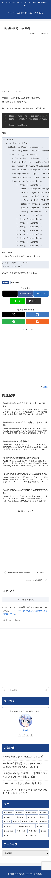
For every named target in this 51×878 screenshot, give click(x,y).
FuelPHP (16, 282)
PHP (6, 282)
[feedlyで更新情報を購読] (13, 321)
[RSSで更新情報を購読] (37, 321)
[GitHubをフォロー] (37, 314)
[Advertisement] (25, 61)
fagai (25, 730)
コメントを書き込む (25, 599)
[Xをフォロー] (13, 314)
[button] (33, 301)
